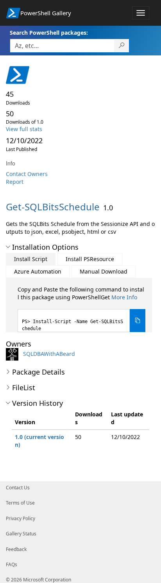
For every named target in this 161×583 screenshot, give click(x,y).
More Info (124, 297)
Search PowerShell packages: (49, 32)
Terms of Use (20, 502)
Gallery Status (21, 533)
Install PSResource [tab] (90, 259)
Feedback (16, 549)
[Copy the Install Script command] (137, 320)
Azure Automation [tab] (37, 271)
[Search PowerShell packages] (121, 46)
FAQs (11, 564)
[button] (8, 247)
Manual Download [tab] (103, 271)
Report (14, 181)
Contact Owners (27, 174)
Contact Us (18, 487)
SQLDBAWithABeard (49, 353)
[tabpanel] (81, 309)
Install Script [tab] (30, 259)
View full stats (24, 129)
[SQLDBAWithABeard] (13, 353)
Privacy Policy (20, 518)
